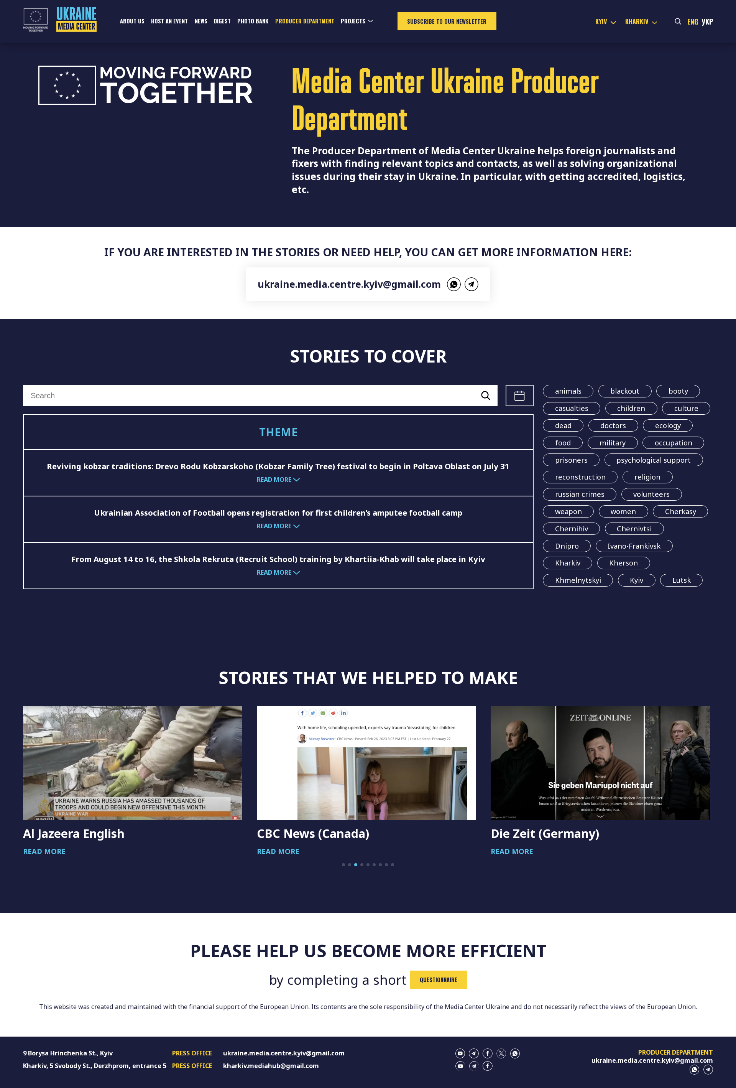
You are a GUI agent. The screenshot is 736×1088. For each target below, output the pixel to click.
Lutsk (681, 580)
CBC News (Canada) (313, 833)
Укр (707, 21)
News (201, 21)
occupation (673, 442)
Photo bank (252, 21)
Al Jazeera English (74, 833)
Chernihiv (571, 528)
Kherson (623, 562)
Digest (222, 21)
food (563, 442)
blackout (624, 391)
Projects (353, 21)
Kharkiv (567, 562)
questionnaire (438, 980)
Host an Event (169, 21)
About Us (132, 21)
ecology (668, 425)
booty (678, 391)
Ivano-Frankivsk (634, 546)
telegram (471, 284)
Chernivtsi (634, 528)
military (613, 442)
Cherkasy (680, 511)
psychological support (653, 460)
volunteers (651, 494)
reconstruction (580, 476)
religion (647, 476)
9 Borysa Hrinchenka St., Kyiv (68, 1053)
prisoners (571, 460)
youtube (460, 1053)
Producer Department (304, 21)
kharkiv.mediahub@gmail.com (271, 1066)
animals (568, 391)
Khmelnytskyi (578, 580)
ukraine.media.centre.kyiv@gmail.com (349, 284)
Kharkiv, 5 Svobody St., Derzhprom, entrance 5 (94, 1066)
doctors (613, 425)
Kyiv (636, 580)
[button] (343, 864)
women (623, 511)
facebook (488, 1053)
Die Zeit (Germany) (545, 833)
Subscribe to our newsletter (446, 21)
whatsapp (454, 284)
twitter (501, 1053)
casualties (571, 408)
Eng (692, 21)
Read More (44, 851)
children (631, 408)
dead (563, 425)
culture (686, 408)
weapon (568, 511)
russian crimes (580, 494)
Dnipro (567, 546)
